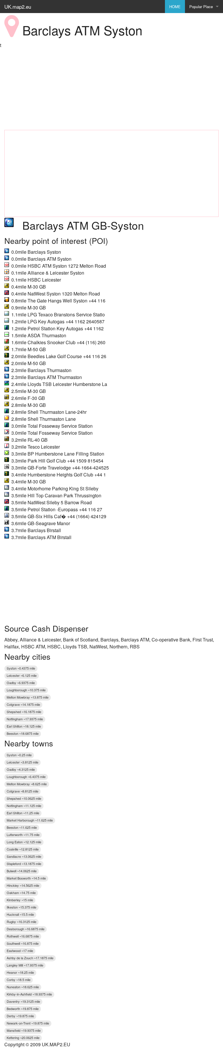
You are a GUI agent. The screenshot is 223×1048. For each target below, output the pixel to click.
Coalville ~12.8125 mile (23, 849)
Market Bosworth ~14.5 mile (26, 878)
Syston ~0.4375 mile (21, 668)
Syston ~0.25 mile (19, 755)
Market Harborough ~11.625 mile (30, 820)
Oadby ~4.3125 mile (21, 769)
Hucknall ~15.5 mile (20, 914)
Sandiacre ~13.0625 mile (24, 856)
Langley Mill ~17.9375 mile (25, 965)
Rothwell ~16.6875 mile (23, 936)
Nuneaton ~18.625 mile (23, 986)
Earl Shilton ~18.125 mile (24, 726)
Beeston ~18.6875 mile (23, 733)
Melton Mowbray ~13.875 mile (27, 697)
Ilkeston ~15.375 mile (21, 907)
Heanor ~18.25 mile (20, 972)
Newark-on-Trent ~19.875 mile (28, 1023)
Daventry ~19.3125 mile (23, 1001)
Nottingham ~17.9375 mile (25, 719)
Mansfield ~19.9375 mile (24, 1030)
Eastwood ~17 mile (20, 950)
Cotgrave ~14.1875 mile (23, 704)
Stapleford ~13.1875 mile (24, 863)
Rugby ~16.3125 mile (21, 921)
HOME (175, 6)
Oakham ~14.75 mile (21, 892)
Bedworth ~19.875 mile (23, 1008)
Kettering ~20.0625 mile (23, 1037)
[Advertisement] (111, 89)
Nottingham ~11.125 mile (24, 805)
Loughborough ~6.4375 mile (26, 776)
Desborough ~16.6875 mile (25, 928)
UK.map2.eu (17, 6)
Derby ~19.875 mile (20, 1015)
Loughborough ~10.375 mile (26, 690)
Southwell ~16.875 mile (23, 943)
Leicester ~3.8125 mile (22, 762)
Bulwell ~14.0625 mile (22, 871)
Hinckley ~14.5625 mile (23, 885)
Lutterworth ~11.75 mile (23, 834)
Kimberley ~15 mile (20, 899)
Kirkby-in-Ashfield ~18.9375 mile (29, 994)
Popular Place (201, 6)
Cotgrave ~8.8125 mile (22, 791)
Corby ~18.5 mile (18, 979)
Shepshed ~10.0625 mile (24, 798)
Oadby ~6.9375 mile (21, 682)
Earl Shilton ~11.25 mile (23, 813)
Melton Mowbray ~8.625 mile (27, 784)
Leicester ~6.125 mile (22, 675)
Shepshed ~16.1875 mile (24, 711)
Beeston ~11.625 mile (22, 827)
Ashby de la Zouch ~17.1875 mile (30, 957)
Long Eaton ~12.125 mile (24, 842)
